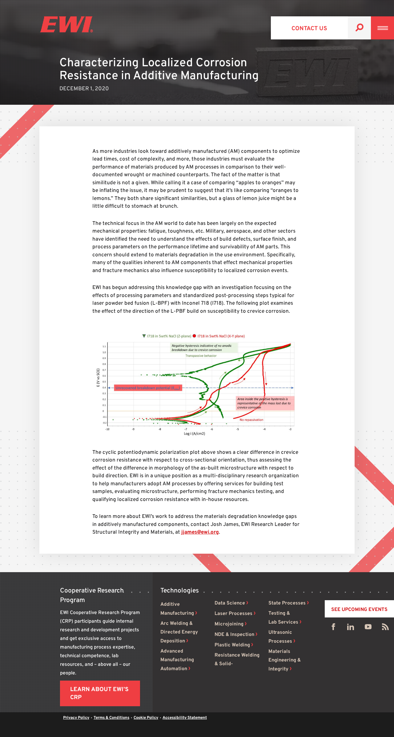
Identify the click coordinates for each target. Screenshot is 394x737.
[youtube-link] (368, 628)
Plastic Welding (232, 645)
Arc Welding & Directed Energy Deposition (179, 632)
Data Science (230, 603)
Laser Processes (233, 614)
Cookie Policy (146, 717)
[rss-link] (385, 628)
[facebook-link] (333, 628)
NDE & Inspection (234, 635)
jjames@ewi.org (200, 532)
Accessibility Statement (185, 717)
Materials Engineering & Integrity (284, 660)
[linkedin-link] (350, 628)
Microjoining (229, 624)
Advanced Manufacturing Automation (177, 660)
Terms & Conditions (111, 717)
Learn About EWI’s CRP (99, 693)
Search (359, 27)
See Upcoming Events (359, 610)
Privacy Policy (76, 717)
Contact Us (309, 28)
